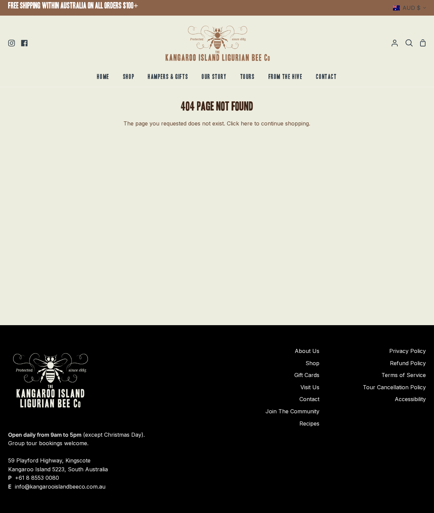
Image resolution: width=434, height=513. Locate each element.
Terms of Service (403, 375)
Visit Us (309, 387)
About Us (307, 351)
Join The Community (292, 411)
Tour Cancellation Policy (394, 387)
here (247, 123)
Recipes (309, 423)
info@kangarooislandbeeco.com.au (60, 486)
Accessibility (410, 399)
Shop (312, 363)
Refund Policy (408, 363)
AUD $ (411, 7)
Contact (309, 399)
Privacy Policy (407, 351)
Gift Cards (306, 375)
